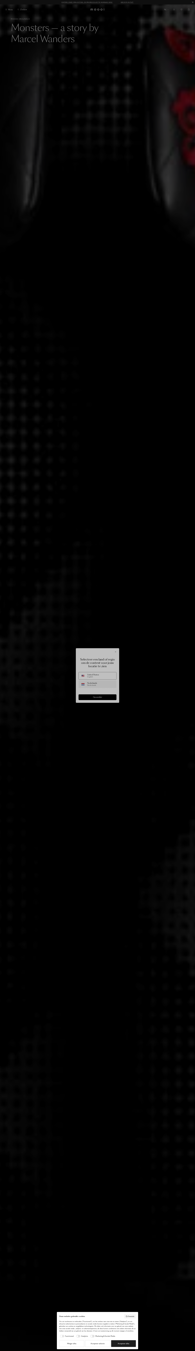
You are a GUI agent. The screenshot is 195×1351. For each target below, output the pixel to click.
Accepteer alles (123, 1343)
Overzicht (131, 1316)
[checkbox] (66, 1336)
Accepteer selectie (98, 1343)
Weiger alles (71, 1343)
